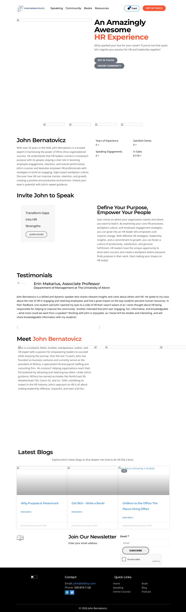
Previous (18, 327)
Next (99, 327)
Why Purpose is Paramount (39, 503)
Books (88, 8)
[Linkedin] (67, 592)
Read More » (26, 512)
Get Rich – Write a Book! (88, 503)
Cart (133, 8)
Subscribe (135, 550)
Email (124, 536)
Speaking (57, 8)
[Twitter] (72, 592)
